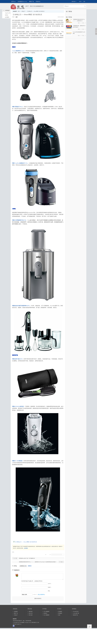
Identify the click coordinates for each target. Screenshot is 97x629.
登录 (80, 1)
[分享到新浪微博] (54, 554)
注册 (84, 1)
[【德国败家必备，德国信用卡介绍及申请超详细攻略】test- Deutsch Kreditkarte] (69, 28)
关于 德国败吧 (46, 611)
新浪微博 (60, 611)
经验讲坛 (38, 1)
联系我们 (45, 613)
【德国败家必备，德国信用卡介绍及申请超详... (79, 26)
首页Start (13, 1)
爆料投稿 (73, 1)
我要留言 (30, 565)
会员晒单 (7, 17)
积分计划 (30, 613)
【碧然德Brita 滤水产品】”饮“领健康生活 (26, 558)
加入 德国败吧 (46, 615)
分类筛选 (7, 10)
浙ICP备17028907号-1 (17, 624)
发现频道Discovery (22, 1)
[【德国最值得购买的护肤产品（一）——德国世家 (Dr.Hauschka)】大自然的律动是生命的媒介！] (69, 22)
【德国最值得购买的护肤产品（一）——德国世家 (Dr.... (79, 20)
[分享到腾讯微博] (57, 554)
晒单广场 (16, 613)
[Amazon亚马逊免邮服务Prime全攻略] (69, 34)
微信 (59, 615)
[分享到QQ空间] (59, 554)
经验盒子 (23, 11)
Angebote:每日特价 (7, 14)
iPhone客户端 (75, 611)
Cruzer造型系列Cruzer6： (19, 50)
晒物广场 (31, 1)
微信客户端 (75, 615)
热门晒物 (69, 11)
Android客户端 (76, 613)
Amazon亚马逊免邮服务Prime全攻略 (79, 32)
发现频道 (16, 611)
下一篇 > (61, 561)
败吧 (17, 17)
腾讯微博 (60, 613)
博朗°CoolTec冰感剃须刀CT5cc (20, 163)
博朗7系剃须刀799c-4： (18, 106)
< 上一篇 (15, 558)
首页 (19, 11)
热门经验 (69, 17)
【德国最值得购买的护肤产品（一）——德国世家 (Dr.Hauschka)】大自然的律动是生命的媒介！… (38, 561)
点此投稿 (26, 548)
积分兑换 (30, 615)
